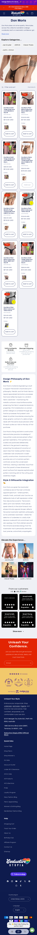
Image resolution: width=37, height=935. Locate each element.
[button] (4, 13)
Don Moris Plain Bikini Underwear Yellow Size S (9, 309)
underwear (8, 706)
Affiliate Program (10, 842)
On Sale (7, 760)
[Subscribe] (30, 663)
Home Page (8, 746)
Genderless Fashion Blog (13, 811)
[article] (10, 602)
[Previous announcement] (4, 8)
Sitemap (7, 851)
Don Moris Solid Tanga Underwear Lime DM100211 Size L (9, 160)
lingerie (23, 706)
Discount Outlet (9, 765)
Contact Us (8, 847)
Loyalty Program (10, 792)
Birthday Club (9, 838)
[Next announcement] (33, 8)
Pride (6, 788)
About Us (7, 833)
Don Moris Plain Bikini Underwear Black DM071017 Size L (26, 110)
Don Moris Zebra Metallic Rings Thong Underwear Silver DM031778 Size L (27, 160)
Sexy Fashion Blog (10, 797)
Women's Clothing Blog (12, 806)
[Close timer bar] (35, 1)
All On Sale (8, 774)
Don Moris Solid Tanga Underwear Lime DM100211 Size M (9, 110)
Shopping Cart (9, 824)
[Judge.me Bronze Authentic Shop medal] (28, 682)
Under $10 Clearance (11, 769)
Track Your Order (10, 828)
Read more (5, 34)
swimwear (16, 706)
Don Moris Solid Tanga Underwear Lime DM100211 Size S (27, 260)
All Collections (9, 783)
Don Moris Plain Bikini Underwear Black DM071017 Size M (9, 260)
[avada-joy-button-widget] (32, 930)
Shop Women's (9, 755)
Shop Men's (8, 751)
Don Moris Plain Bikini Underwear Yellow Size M (26, 210)
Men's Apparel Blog (11, 802)
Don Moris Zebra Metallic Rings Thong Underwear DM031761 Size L (9, 211)
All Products (8, 778)
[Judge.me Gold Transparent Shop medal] (9, 682)
